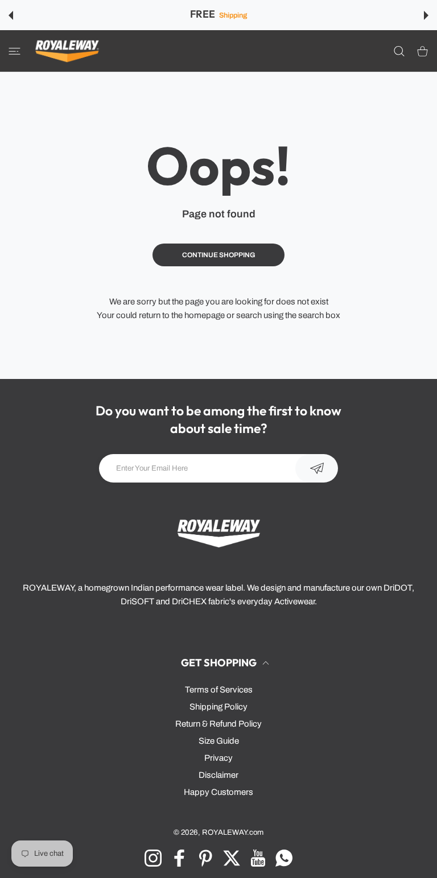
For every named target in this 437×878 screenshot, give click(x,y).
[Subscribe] (316, 468)
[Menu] (14, 51)
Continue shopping (218, 255)
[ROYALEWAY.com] (67, 51)
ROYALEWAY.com (232, 832)
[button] (11, 15)
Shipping (232, 15)
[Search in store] (399, 51)
